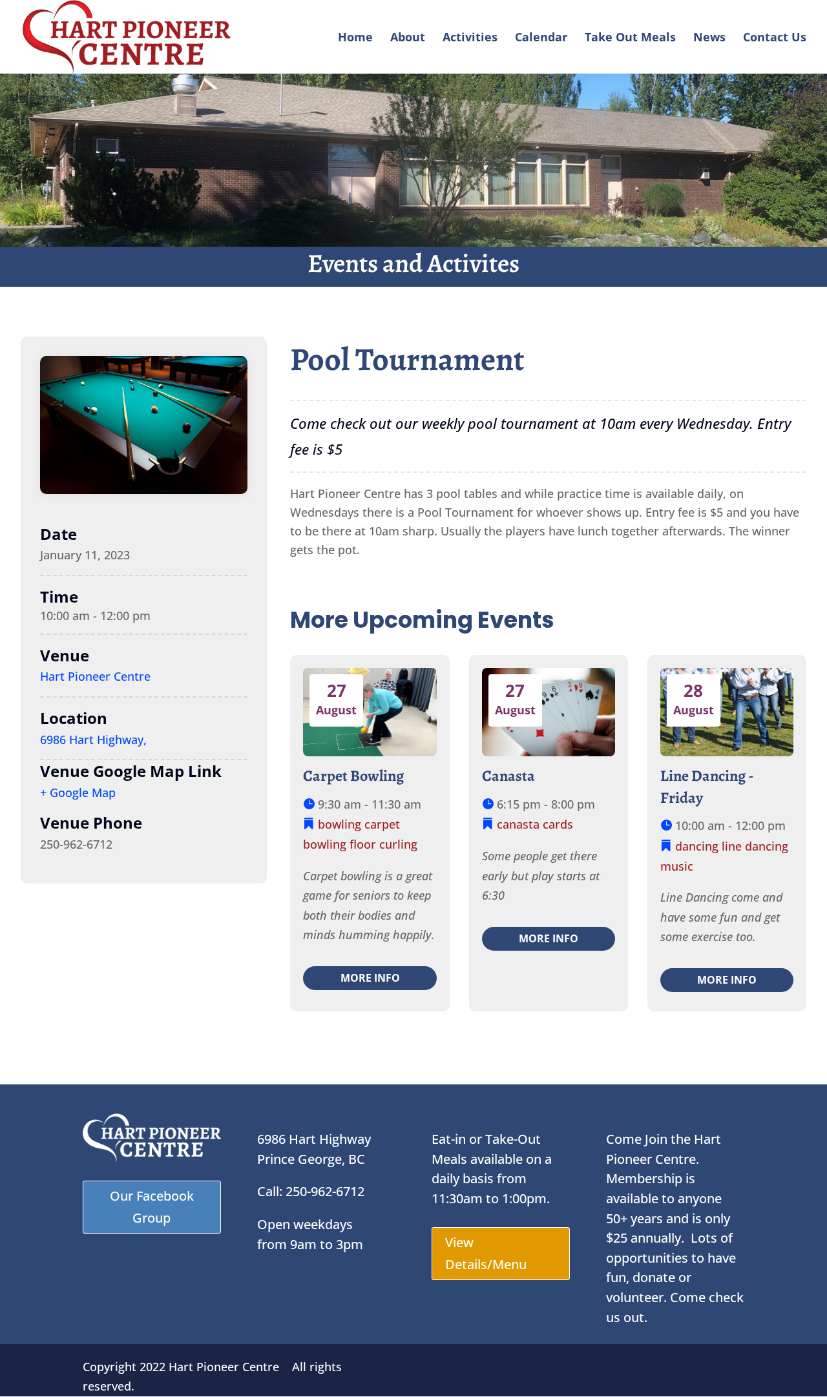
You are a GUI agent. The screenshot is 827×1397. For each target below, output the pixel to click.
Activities (470, 38)
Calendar (541, 38)
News (709, 38)
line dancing (755, 846)
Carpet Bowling (353, 775)
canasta (518, 824)
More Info (370, 978)
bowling (339, 824)
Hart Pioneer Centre (95, 676)
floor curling (383, 844)
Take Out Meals (630, 38)
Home (355, 38)
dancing (696, 846)
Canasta (508, 775)
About (407, 38)
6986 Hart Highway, (93, 739)
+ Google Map (78, 792)
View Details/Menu (486, 1253)
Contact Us (774, 38)
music (676, 866)
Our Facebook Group (152, 1206)
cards (558, 824)
